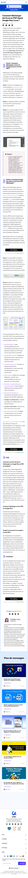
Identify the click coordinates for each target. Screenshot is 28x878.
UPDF (4, 2)
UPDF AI (5, 228)
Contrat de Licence (17, 872)
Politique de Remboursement (16, 873)
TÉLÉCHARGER (14, 449)
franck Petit (7, 737)
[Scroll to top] (25, 875)
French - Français (14, 868)
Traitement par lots (10, 364)
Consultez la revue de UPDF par (14, 421)
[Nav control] (26, 2)
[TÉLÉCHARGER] (14, 250)
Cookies (8, 873)
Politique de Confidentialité (8, 872)
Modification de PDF (10, 355)
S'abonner (22, 863)
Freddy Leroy (5, 23)
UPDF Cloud (7, 375)
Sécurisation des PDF (10, 411)
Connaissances (7, 683)
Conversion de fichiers (11, 393)
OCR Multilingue (9, 344)
